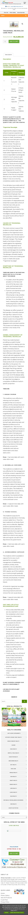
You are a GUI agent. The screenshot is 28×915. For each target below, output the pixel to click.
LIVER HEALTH (13, 788)
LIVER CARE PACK (14, 825)
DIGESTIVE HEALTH (13, 756)
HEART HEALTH (13, 780)
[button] (22, 23)
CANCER (13, 745)
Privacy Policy (5, 902)
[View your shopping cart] (25, 3)
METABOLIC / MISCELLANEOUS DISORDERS (13, 800)
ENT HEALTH (13, 764)
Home (3, 893)
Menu (2, 15)
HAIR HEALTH (13, 776)
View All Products (6, 897)
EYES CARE (13, 768)
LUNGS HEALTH (13, 792)
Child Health (13, 749)
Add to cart (14, 41)
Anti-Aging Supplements (14, 733)
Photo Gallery (13, 12)
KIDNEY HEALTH (13, 784)
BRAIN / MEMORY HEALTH (13, 741)
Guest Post (4, 900)
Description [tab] (8, 54)
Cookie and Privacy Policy (16, 912)
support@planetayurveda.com (17, 6)
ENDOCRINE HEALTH (13, 760)
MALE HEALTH (13, 796)
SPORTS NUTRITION (13, 808)
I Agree (6, 912)
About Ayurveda (20, 12)
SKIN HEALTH (13, 804)
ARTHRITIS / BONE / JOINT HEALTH (13, 737)
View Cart (6, 12)
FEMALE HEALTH (13, 772)
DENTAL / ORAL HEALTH (13, 753)
